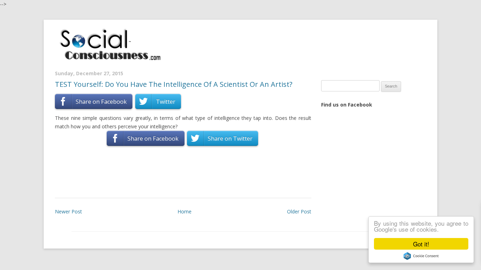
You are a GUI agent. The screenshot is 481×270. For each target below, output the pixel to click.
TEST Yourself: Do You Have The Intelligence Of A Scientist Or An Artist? (173, 84)
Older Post (299, 211)
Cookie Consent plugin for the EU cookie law (421, 256)
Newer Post (68, 211)
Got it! (421, 243)
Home (184, 211)
